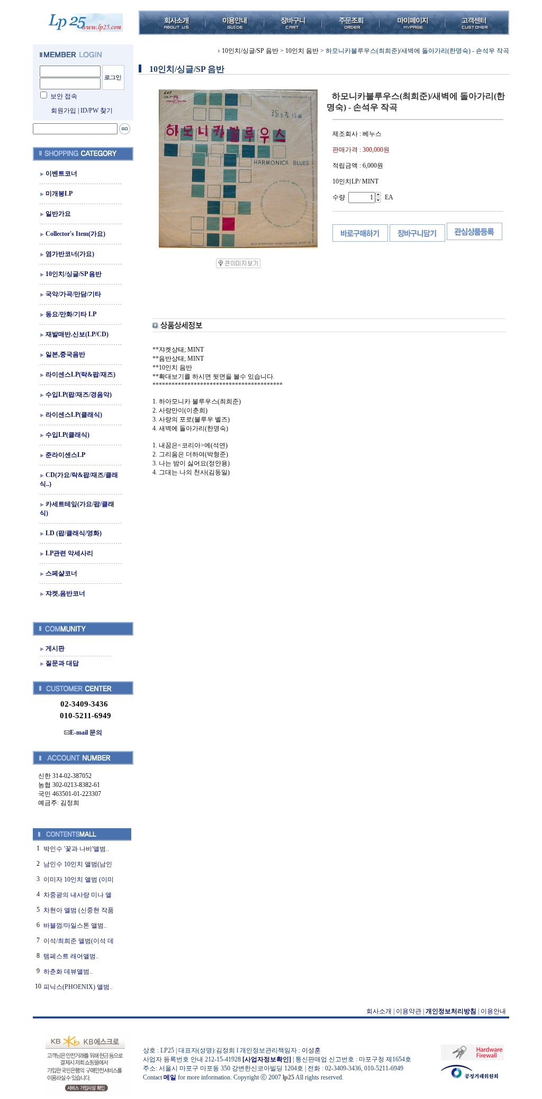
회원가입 (63, 110)
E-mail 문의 (86, 732)
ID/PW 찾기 (96, 110)
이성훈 (311, 1050)
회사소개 (379, 1011)
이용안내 (493, 1011)
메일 (170, 1077)
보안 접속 (63, 96)
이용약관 (408, 1011)
